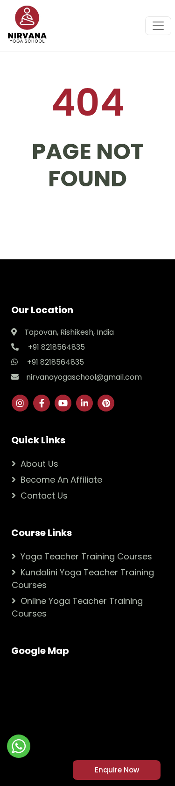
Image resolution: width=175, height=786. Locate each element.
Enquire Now (117, 770)
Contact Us (44, 495)
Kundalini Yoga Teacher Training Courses (83, 578)
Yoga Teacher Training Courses (86, 556)
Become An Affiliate (61, 479)
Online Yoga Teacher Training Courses (77, 607)
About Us (39, 464)
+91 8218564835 (55, 347)
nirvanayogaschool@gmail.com (84, 377)
